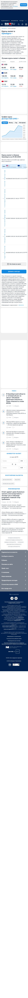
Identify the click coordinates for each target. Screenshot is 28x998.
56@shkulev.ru (21, 617)
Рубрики (4, 560)
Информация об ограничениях (14, 636)
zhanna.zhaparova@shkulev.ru (8, 625)
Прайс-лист (5, 568)
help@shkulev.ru (17, 620)
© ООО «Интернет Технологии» (14, 661)
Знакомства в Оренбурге (14, 544)
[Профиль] (26, 24)
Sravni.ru (21, 305)
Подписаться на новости (9, 552)
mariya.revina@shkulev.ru (9, 629)
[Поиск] (19, 24)
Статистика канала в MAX (10, 584)
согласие (15, 6)
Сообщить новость (8, 556)
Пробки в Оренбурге (14, 537)
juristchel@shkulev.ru (20, 619)
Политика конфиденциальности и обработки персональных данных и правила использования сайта (14, 643)
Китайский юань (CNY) (8, 483)
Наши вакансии (6, 576)
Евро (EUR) (17, 479)
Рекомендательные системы (14, 640)
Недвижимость (5, 20)
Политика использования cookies (14, 638)
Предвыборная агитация (9, 580)
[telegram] (12, 598)
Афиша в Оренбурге (10, 542)
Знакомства (14, 20)
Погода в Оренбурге (14, 546)
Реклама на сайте (7, 564)
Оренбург (4, 28)
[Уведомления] (22, 24)
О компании (5, 572)
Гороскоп (20, 542)
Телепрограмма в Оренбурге (14, 540)
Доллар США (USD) (7, 479)
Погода (21, 20)
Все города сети (7, 588)
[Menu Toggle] (2, 24)
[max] (16, 598)
